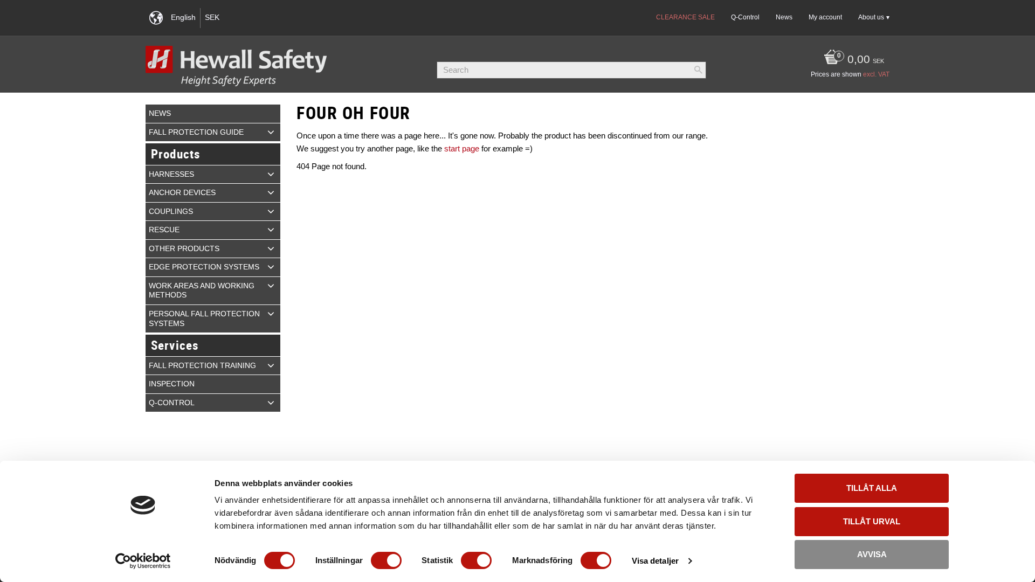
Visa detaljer (655, 560)
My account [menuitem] (825, 17)
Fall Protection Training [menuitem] (202, 366)
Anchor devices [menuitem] (182, 193)
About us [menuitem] (871, 17)
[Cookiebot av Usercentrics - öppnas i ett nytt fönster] (143, 561)
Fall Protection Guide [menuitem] (196, 132)
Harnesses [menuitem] (171, 174)
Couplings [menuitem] (171, 211)
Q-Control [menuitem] (745, 17)
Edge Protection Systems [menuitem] (204, 267)
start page (461, 148)
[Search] (698, 70)
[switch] (386, 560)
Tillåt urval (871, 521)
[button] (270, 132)
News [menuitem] (784, 17)
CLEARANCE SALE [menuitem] (685, 17)
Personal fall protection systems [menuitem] (204, 319)
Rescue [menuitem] (164, 230)
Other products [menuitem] (184, 249)
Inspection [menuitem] (172, 384)
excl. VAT (876, 74)
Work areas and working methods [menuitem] (201, 291)
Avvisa (872, 554)
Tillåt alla (871, 488)
